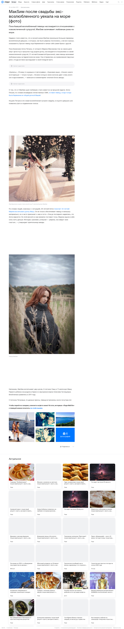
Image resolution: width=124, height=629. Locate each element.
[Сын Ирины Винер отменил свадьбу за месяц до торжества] (75, 612)
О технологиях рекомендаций (68, 627)
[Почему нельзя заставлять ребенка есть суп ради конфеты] (75, 584)
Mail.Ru (3, 627)
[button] (42, 169)
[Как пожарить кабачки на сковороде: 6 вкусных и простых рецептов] (102, 612)
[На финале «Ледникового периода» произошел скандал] (21, 584)
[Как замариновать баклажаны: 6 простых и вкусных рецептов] (21, 612)
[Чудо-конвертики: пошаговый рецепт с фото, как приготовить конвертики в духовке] (75, 476)
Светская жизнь (25, 7)
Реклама (16, 627)
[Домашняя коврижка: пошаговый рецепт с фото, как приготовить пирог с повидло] (48, 612)
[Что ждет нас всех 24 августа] (75, 503)
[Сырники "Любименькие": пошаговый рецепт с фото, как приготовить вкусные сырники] (21, 476)
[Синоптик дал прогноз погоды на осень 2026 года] (102, 557)
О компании (9, 627)
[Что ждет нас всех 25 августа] (102, 476)
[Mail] (2, 2)
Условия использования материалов (103, 627)
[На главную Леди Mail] (7, 2)
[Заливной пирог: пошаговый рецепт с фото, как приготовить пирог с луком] (21, 503)
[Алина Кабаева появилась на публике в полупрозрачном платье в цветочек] (48, 503)
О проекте (56, 627)
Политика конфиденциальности (84, 627)
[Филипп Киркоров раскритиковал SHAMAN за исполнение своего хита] (102, 584)
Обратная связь (117, 627)
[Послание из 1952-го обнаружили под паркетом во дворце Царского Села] (21, 557)
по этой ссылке (36, 408)
